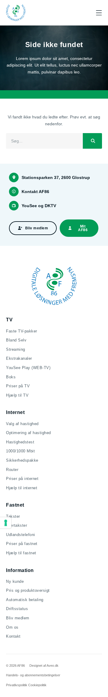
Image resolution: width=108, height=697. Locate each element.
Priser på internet (22, 478)
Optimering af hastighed (28, 432)
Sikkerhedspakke (22, 460)
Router (12, 469)
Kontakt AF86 (35, 191)
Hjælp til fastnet (21, 553)
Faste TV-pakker (21, 331)
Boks (11, 377)
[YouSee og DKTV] (14, 205)
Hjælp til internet (21, 488)
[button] (99, 12)
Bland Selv (16, 340)
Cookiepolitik (37, 685)
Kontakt (13, 636)
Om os (12, 627)
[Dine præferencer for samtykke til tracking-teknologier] (5, 523)
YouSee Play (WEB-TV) (28, 367)
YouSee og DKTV (39, 205)
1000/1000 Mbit (20, 451)
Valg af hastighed (22, 423)
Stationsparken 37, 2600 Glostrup (56, 177)
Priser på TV (18, 386)
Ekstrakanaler (19, 358)
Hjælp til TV (17, 395)
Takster (13, 516)
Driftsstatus (17, 608)
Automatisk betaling (25, 599)
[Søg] (92, 141)
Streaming (15, 349)
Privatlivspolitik (16, 685)
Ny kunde (15, 581)
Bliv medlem (17, 618)
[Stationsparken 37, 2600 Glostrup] (14, 177)
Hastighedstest (20, 442)
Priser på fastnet (22, 543)
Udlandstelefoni (20, 534)
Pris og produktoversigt (28, 590)
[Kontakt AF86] (14, 191)
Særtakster (16, 525)
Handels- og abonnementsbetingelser (33, 675)
